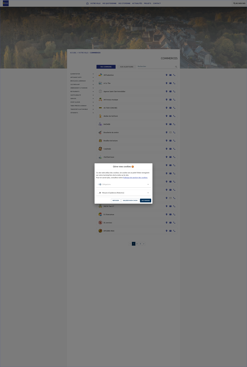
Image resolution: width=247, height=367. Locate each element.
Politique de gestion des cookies (135, 177)
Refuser (116, 200)
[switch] (98, 193)
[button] (123, 184)
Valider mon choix (130, 200)
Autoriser (146, 200)
